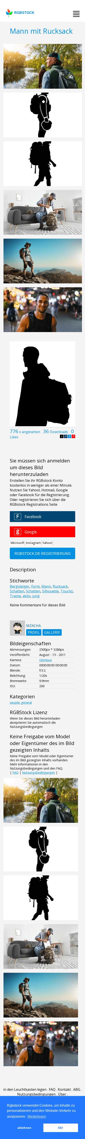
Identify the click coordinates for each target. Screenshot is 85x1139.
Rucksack (60, 586)
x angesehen (29, 431)
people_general (21, 702)
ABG (76, 1089)
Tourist (67, 591)
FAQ (15, 772)
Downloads (59, 431)
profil (34, 632)
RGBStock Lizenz (28, 712)
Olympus (45, 660)
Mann (46, 586)
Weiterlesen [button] (36, 1116)
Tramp (15, 596)
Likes (14, 437)
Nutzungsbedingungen (38, 772)
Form (35, 586)
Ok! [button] (60, 1127)
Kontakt (64, 1089)
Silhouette (50, 591)
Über (62, 1094)
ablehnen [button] (24, 1127)
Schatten (17, 591)
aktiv (27, 596)
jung (36, 596)
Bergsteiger (19, 586)
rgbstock (24, 13)
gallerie (52, 632)
